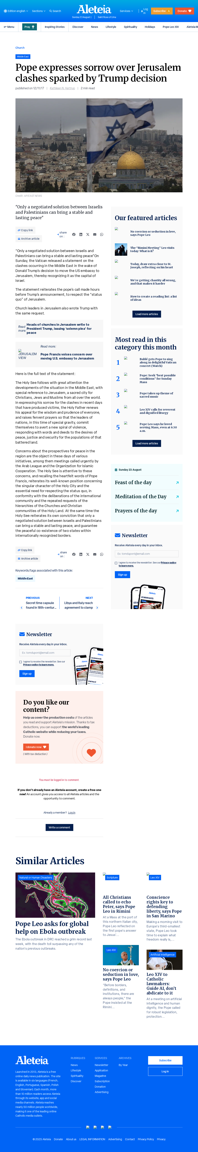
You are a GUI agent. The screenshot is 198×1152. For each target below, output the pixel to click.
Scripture (112, 877)
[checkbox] (20, 662)
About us (71, 1139)
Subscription (102, 1081)
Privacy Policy (146, 1139)
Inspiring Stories (55, 27)
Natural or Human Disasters (35, 877)
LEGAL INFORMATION (92, 1139)
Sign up (27, 673)
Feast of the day (133, 483)
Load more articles (147, 314)
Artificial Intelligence (162, 954)
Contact (130, 1139)
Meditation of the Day (140, 497)
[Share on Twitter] (87, 234)
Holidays (150, 27)
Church (20, 47)
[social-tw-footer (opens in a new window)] (102, 1127)
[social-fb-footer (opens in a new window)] (95, 1127)
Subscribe (159, 11)
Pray (27, 27)
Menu (10, 27)
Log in (145, 11)
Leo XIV (111, 950)
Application (101, 1070)
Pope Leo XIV (171, 27)
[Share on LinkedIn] (80, 234)
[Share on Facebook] (73, 234)
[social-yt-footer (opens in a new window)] (88, 1127)
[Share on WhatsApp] (101, 234)
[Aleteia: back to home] (94, 9)
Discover (78, 27)
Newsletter (101, 1065)
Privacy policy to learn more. (38, 664)
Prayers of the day (136, 511)
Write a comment (59, 827)
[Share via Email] (94, 234)
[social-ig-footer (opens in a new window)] (110, 1127)
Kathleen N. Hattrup (62, 88)
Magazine (100, 1076)
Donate (182, 11)
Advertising (101, 1092)
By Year (123, 1065)
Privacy (161, 1139)
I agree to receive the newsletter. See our (44, 663)
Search (57, 11)
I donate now (34, 747)
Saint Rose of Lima (107, 17)
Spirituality (130, 27)
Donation (100, 1086)
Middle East (25, 578)
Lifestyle (111, 27)
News (94, 27)
